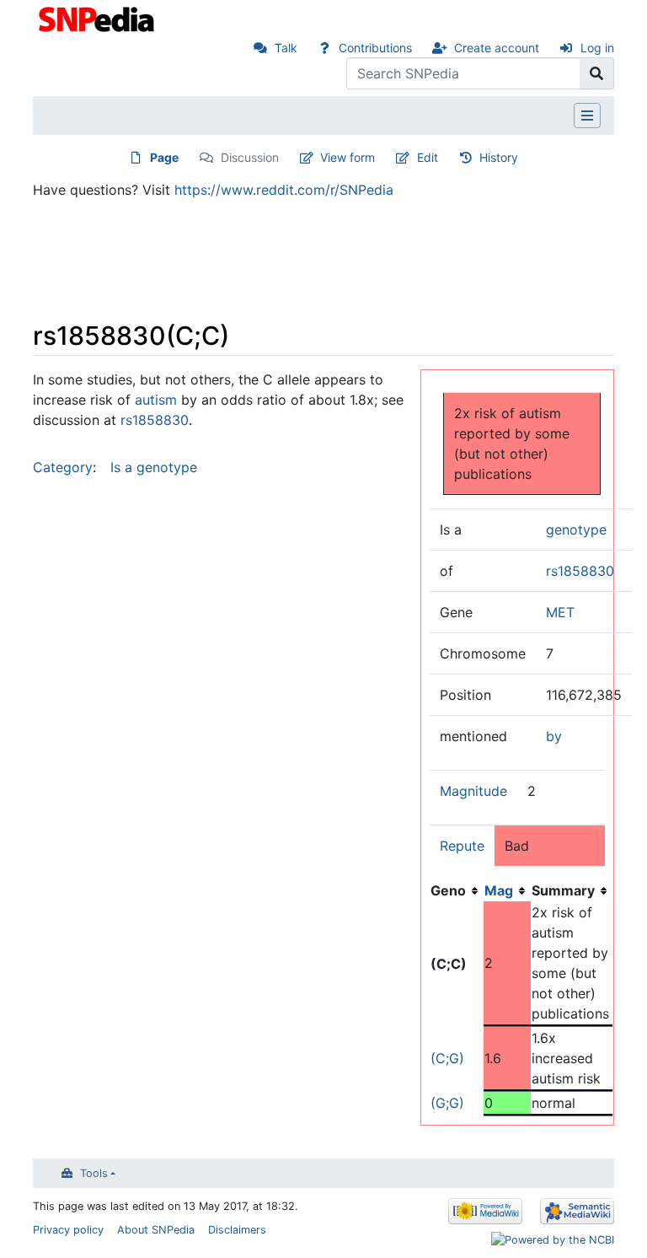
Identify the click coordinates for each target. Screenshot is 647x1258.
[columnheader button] (507, 890)
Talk (286, 47)
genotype (576, 529)
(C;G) (447, 1058)
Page (164, 157)
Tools (94, 1173)
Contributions (375, 47)
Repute (462, 845)
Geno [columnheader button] (448, 890)
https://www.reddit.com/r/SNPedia (283, 189)
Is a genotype (153, 467)
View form (347, 157)
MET (560, 612)
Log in (597, 47)
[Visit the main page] (98, 17)
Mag (498, 890)
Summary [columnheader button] (563, 890)
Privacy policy (68, 1229)
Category (63, 467)
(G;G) (447, 1102)
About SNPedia (156, 1229)
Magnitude (473, 790)
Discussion (250, 157)
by (554, 736)
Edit (427, 157)
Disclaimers (237, 1229)
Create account (496, 47)
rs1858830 (580, 570)
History (498, 157)
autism (156, 399)
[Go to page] (597, 73)
